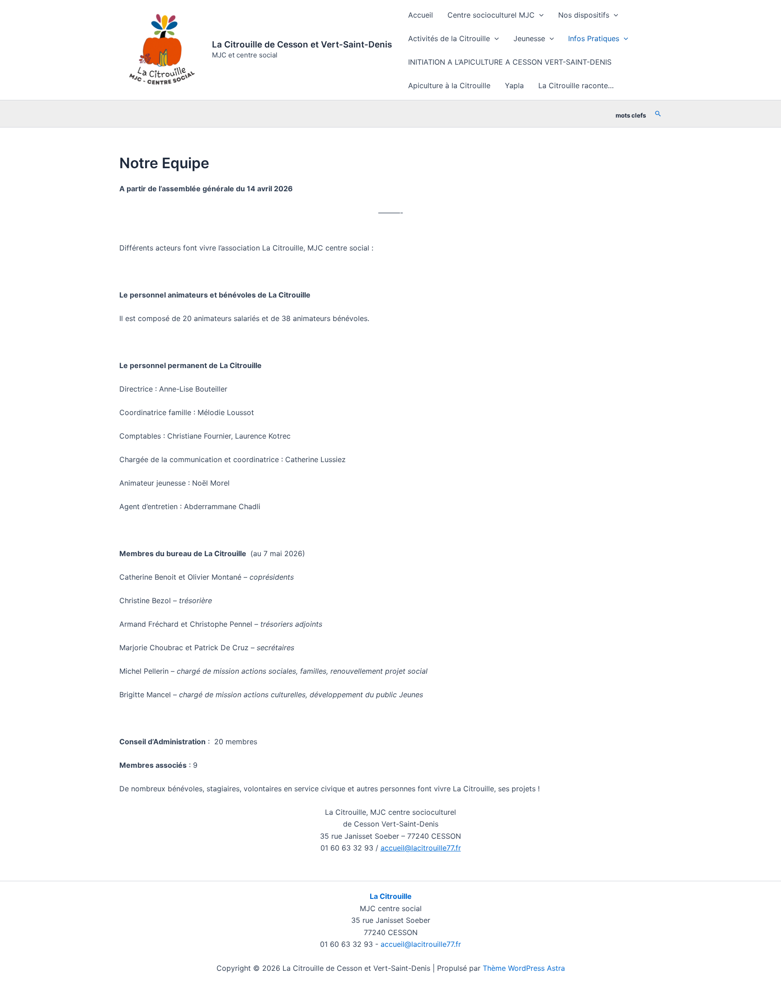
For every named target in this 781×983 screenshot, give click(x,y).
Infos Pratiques (593, 38)
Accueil (420, 14)
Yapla (514, 85)
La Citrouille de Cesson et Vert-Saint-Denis (302, 44)
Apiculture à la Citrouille (449, 85)
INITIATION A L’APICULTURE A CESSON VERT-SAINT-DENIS (510, 61)
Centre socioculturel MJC (491, 14)
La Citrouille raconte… (576, 85)
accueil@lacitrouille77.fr (421, 847)
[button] (539, 15)
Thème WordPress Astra (524, 968)
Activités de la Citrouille (449, 38)
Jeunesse (529, 38)
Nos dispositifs (583, 14)
